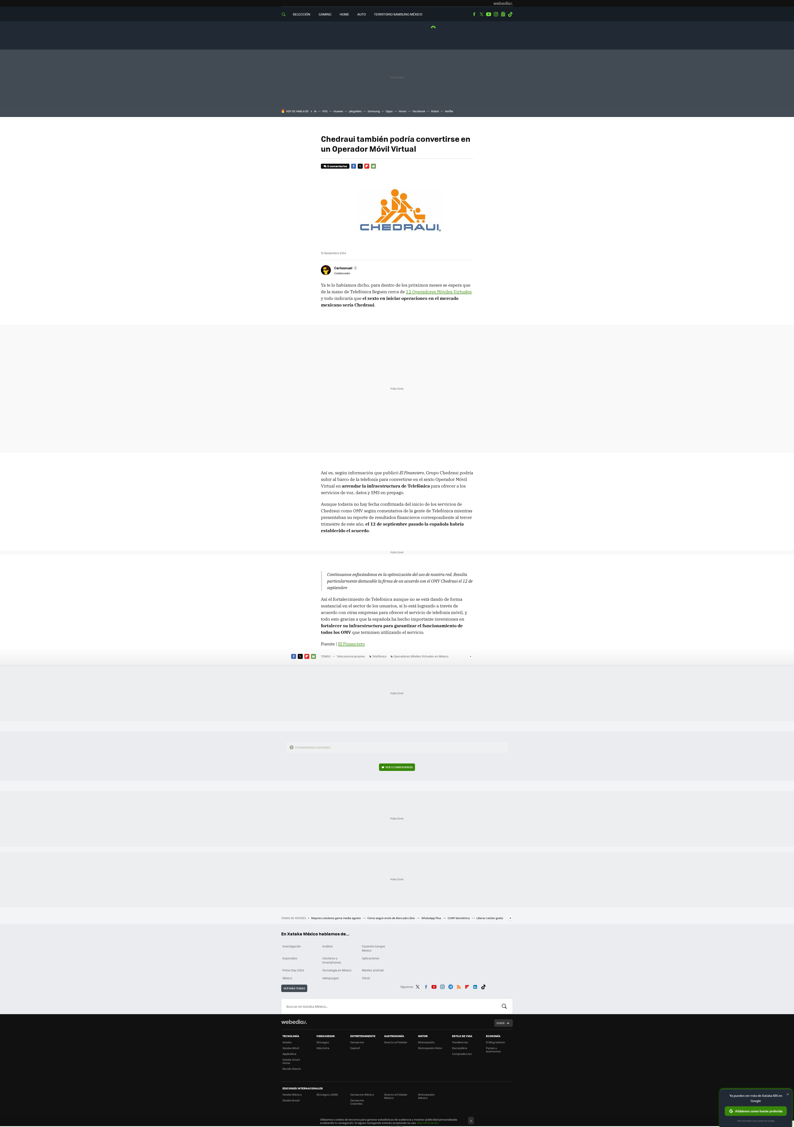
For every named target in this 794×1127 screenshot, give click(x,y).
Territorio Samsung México (398, 14)
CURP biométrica (459, 918)
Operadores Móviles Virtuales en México (420, 656)
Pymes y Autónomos (493, 1049)
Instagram (495, 14)
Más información (428, 1123)
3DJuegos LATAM (327, 1094)
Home (344, 14)
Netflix (449, 111)
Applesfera (289, 1054)
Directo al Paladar (395, 1042)
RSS (459, 986)
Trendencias (460, 1042)
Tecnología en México (336, 970)
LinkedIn (475, 986)
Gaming (325, 14)
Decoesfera (459, 1048)
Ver (399, 767)
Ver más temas (294, 988)
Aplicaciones (370, 958)
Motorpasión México (426, 1096)
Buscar (504, 1006)
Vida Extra (322, 1048)
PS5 (325, 111)
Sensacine (357, 1042)
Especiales (289, 958)
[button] (345, 267)
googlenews (503, 14)
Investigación (291, 946)
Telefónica (379, 656)
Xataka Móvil (290, 1048)
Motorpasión (426, 1042)
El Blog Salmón (495, 1042)
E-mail (373, 166)
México (287, 978)
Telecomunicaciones (351, 656)
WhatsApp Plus (431, 918)
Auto (361, 14)
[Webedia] (503, 3)
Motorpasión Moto (430, 1048)
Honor (403, 111)
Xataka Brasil (290, 1100)
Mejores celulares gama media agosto (336, 918)
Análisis (327, 946)
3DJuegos (322, 1042)
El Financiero (351, 644)
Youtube (488, 14)
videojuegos (330, 978)
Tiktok (510, 14)
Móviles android (373, 970)
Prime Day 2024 (293, 970)
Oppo (389, 111)
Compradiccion (462, 1054)
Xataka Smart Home (291, 1061)
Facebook (474, 14)
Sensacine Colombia (357, 1102)
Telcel (366, 978)
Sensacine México (362, 1094)
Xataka (287, 1042)
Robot (435, 111)
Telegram (450, 986)
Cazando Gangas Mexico (373, 948)
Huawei (338, 111)
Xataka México (292, 1094)
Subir (500, 1023)
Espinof (355, 1048)
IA (315, 111)
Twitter (481, 14)
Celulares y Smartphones (331, 960)
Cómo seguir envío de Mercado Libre (391, 918)
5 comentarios (337, 166)
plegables (355, 111)
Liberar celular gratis (489, 918)
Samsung (374, 111)
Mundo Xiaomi (291, 1069)
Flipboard (366, 166)
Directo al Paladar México (395, 1096)
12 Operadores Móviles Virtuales (439, 292)
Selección (301, 14)
